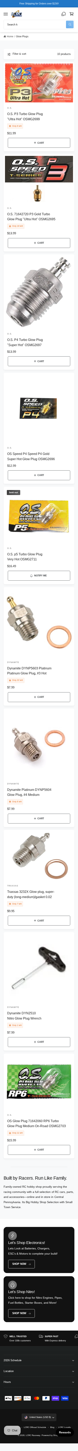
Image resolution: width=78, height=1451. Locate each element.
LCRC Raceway (33, 1435)
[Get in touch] (64, 14)
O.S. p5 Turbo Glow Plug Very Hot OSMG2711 (24, 556)
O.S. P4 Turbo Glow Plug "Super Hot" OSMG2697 (25, 342)
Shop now (19, 1264)
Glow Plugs (22, 36)
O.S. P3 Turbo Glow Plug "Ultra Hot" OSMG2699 (25, 116)
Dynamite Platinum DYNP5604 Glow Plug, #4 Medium (29, 792)
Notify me (40, 575)
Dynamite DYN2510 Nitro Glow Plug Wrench (24, 1015)
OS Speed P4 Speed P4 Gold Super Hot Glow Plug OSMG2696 (31, 456)
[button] (6, 14)
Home (10, 36)
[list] (39, 1338)
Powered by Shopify (51, 1435)
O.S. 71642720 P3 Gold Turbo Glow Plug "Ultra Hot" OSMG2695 (31, 216)
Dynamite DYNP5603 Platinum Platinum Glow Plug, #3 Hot (29, 670)
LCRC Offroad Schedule (35, 1427)
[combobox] (39, 24)
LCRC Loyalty (64, 1427)
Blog (52, 1427)
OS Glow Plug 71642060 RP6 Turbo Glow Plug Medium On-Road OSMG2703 (36, 1123)
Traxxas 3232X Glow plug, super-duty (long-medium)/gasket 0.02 (31, 894)
